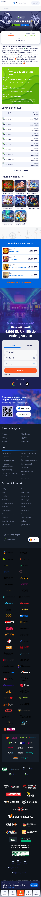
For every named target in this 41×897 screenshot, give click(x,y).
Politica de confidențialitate (7, 465)
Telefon (29, 345)
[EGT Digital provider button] (25, 685)
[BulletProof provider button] (9, 666)
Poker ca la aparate (28, 514)
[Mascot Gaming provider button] (25, 647)
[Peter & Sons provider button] (25, 572)
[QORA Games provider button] (25, 679)
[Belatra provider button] (25, 616)
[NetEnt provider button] (9, 578)
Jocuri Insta (25, 496)
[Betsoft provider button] (9, 565)
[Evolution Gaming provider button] (25, 628)
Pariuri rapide (6, 510)
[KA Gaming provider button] (9, 679)
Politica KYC (25, 457)
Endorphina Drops (8, 521)
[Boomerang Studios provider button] (25, 666)
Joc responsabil (26, 464)
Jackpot (23, 521)
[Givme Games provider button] (25, 591)
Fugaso (4, 434)
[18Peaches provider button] (9, 729)
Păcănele (5, 500)
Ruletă (23, 507)
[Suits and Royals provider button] (9, 723)
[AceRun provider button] (9, 698)
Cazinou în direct (7, 503)
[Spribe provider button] (9, 609)
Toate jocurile (26, 517)
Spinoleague (6, 525)
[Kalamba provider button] (25, 584)
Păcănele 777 (25, 510)
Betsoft (4, 441)
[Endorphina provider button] (9, 553)
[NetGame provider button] (25, 565)
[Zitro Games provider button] (25, 635)
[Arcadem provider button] (25, 597)
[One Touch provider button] (25, 641)
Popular (4, 496)
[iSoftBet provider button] (9, 591)
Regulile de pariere (8, 460)
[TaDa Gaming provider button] (9, 635)
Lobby (4, 489)
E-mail (12, 345)
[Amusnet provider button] (25, 698)
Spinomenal (25, 441)
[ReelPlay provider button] (25, 660)
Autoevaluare (25, 468)
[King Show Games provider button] (9, 647)
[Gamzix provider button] (25, 553)
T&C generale (6, 453)
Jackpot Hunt (25, 492)
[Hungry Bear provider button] (25, 710)
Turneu (6, 9)
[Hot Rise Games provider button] (9, 710)
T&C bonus (5, 457)
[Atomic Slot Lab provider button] (25, 609)
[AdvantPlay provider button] (9, 704)
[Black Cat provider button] (25, 704)
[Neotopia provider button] (25, 723)
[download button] (7, 411)
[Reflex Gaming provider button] (25, 691)
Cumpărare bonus (8, 514)
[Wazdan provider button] (9, 584)
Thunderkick (25, 434)
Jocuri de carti (26, 503)
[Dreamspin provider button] (25, 717)
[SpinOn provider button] (9, 673)
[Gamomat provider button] (9, 559)
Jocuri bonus (25, 525)
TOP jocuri (5, 517)
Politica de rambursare (29, 453)
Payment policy (7, 470)
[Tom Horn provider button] (25, 622)
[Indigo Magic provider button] (9, 685)
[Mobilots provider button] (9, 603)
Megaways (25, 500)
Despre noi (25, 478)
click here (11, 887)
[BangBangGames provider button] (25, 673)
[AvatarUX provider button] (25, 654)
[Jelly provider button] (9, 691)
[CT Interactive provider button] (9, 597)
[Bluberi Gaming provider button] (9, 628)
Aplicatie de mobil (27, 471)
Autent (35, 3)
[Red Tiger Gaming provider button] (25, 603)
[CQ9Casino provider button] (9, 616)
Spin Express (25, 489)
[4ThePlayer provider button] (9, 660)
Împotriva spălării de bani (29, 460)
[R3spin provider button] (9, 717)
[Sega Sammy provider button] (9, 654)
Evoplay (4, 438)
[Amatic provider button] (9, 572)
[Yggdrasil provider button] (25, 559)
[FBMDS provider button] (9, 622)
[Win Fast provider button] (9, 641)
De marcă (5, 507)
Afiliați (23, 475)
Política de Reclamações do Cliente (10, 474)
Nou (3, 492)
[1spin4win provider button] (25, 578)
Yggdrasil (24, 438)
